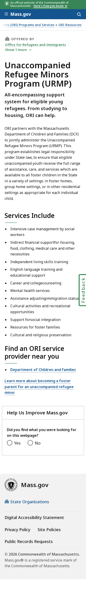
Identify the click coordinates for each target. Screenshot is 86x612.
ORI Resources (69, 25)
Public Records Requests (29, 541)
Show (16, 49)
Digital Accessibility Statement (34, 517)
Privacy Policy (17, 529)
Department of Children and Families (43, 369)
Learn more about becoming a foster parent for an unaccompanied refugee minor (39, 386)
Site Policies (49, 529)
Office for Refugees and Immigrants (35, 44)
